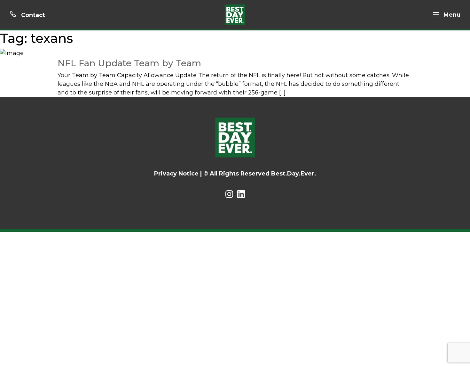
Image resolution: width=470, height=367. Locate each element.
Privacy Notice (176, 173)
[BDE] (234, 15)
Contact (32, 15)
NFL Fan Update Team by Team (129, 63)
